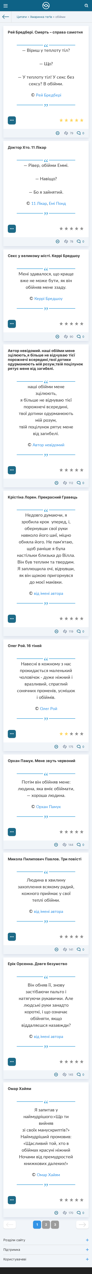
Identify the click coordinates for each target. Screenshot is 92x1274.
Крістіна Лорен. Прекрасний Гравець (42, 497)
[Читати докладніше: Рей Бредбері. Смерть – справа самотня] (12, 120)
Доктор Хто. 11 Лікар (27, 147)
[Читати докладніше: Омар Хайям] (12, 1200)
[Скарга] (58, 133)
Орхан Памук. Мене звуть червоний (41, 761)
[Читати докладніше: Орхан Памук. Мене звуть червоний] (12, 832)
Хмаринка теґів (41, 17)
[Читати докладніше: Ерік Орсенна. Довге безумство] (12, 1062)
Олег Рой (48, 709)
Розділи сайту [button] (14, 1240)
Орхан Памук (48, 807)
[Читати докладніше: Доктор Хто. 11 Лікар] (12, 229)
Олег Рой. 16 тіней (25, 645)
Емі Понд (57, 204)
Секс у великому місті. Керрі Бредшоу (44, 256)
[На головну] (5, 16)
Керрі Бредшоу (48, 299)
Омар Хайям (19, 1088)
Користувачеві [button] (14, 1259)
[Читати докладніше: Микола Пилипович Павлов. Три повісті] (12, 937)
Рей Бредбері (48, 95)
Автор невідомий (48, 445)
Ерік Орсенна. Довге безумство (37, 964)
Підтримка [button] (11, 1249)
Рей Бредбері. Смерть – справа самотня (45, 32)
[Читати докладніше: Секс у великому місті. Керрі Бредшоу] (12, 324)
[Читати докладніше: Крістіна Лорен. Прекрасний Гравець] (12, 619)
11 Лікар (39, 204)
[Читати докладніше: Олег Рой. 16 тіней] (12, 734)
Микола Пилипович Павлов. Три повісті (45, 859)
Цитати (22, 17)
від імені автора (48, 594)
